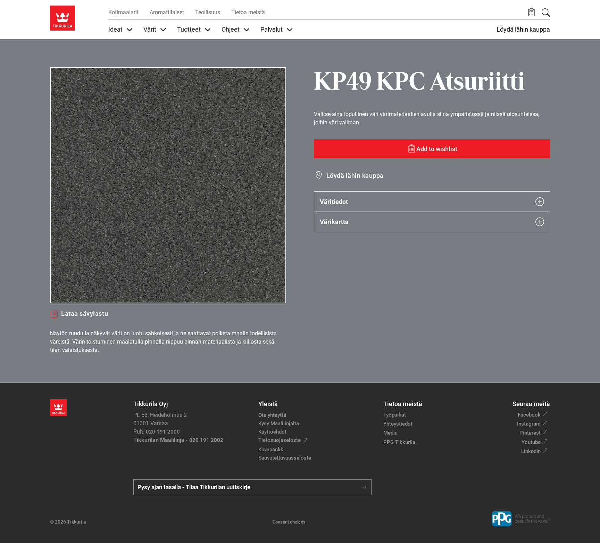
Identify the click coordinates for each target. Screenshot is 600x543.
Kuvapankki (271, 449)
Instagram (529, 424)
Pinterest (530, 433)
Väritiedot (334, 201)
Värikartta (334, 221)
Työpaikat (394, 415)
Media (390, 433)
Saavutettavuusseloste (284, 458)
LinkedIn (531, 451)
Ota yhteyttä (272, 415)
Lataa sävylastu (84, 313)
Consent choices (289, 522)
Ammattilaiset (167, 12)
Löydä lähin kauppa (523, 29)
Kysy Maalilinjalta (278, 423)
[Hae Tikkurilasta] (546, 12)
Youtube (531, 442)
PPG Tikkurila (399, 442)
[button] (531, 12)
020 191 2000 (163, 432)
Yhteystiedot (397, 424)
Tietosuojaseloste (279, 440)
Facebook (529, 415)
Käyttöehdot (272, 432)
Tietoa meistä (248, 12)
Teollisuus (207, 12)
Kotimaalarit (123, 12)
